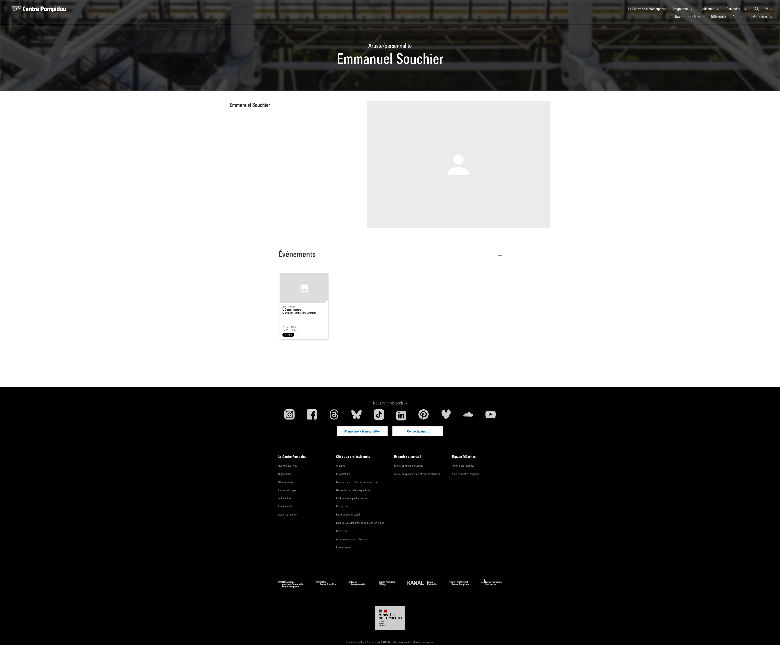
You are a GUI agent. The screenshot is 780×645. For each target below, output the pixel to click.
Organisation (284, 474)
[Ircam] (329, 586)
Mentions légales (355, 642)
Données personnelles (400, 642)
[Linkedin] (401, 415)
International (285, 506)
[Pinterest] (423, 415)
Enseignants (342, 506)
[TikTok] (379, 415)
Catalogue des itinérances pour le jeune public (360, 522)
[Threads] (334, 415)
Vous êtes (761, 17)
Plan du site (372, 642)
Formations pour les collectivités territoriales (417, 474)
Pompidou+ (735, 9)
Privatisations (343, 474)
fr (767, 9)
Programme (681, 9)
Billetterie (718, 17)
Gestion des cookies (423, 642)
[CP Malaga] (390, 586)
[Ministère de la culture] (390, 618)
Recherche (341, 531)
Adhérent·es (284, 498)
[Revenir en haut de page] (770, 635)
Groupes (340, 465)
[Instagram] (289, 415)
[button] (390, 254)
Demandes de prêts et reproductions (354, 490)
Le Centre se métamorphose (649, 8)
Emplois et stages (287, 490)
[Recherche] (757, 9)
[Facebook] (312, 415)
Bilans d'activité (286, 482)
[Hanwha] (491, 586)
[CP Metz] (361, 586)
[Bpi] (294, 586)
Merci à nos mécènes (463, 465)
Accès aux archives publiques (351, 539)
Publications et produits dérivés (352, 498)
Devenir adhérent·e (691, 16)
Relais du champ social (348, 514)
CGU (383, 642)
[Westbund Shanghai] (462, 586)
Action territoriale (287, 514)
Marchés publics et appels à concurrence (357, 482)
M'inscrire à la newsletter (362, 431)
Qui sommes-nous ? (288, 465)
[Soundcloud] (468, 415)
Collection (708, 9)
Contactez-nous (418, 431)
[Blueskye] (356, 415)
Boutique (741, 16)
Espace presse (343, 547)
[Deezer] (446, 415)
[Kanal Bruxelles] (425, 586)
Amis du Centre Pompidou (465, 474)
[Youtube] (490, 415)
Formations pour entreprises (408, 465)
